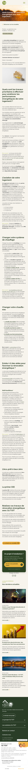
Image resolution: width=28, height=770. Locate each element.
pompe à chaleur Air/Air (12, 267)
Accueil (3, 6)
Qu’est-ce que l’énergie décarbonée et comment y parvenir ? (13, 607)
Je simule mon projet (9, 715)
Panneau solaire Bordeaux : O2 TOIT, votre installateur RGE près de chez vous (12, 676)
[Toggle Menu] (24, 3)
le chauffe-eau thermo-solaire (12, 328)
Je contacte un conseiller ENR (11, 543)
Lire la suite (5, 620)
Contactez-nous (6, 734)
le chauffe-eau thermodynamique (13, 334)
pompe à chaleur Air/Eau (13, 278)
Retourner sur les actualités (11, 24)
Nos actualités (9, 6)
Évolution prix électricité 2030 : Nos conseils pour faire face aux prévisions (13, 643)
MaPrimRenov (19, 434)
